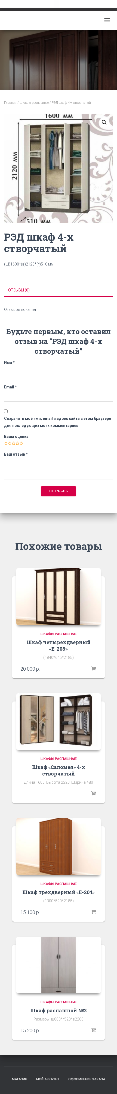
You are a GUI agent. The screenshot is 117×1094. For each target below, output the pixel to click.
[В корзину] (94, 668)
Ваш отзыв (16, 454)
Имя (9, 362)
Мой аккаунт (47, 1079)
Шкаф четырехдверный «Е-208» (59, 645)
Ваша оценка (16, 436)
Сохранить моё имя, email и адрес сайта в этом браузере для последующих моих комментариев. (57, 421)
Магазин (19, 1079)
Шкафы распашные (34, 103)
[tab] (58, 290)
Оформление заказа (86, 1079)
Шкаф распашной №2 (58, 1010)
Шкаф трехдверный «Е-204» (58, 892)
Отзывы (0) (19, 290)
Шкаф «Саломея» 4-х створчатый (58, 770)
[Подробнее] (94, 793)
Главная (10, 103)
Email (10, 387)
